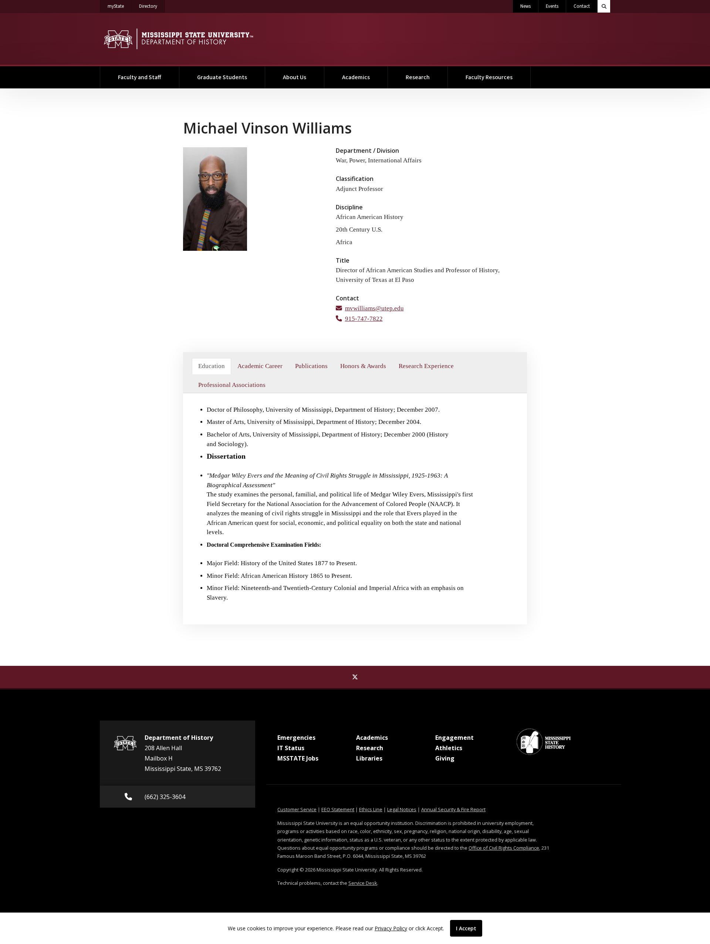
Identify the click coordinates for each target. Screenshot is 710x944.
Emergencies (296, 738)
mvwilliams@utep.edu (374, 308)
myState (120, 6)
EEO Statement (337, 809)
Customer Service (297, 809)
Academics (356, 77)
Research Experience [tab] (426, 366)
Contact (582, 6)
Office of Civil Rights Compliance (504, 847)
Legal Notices (401, 809)
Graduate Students (222, 77)
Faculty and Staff (139, 77)
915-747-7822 (364, 318)
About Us (294, 77)
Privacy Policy (391, 928)
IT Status (290, 748)
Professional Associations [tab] (232, 384)
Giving (444, 758)
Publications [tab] (311, 366)
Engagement (454, 738)
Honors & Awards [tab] (363, 366)
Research (418, 77)
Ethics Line (370, 809)
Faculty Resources (489, 77)
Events (552, 6)
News (525, 6)
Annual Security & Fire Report (453, 809)
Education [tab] (211, 366)
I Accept (466, 928)
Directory (152, 6)
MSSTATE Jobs (297, 758)
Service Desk (362, 883)
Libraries (369, 758)
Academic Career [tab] (260, 366)
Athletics (448, 748)
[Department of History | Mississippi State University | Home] (178, 39)
